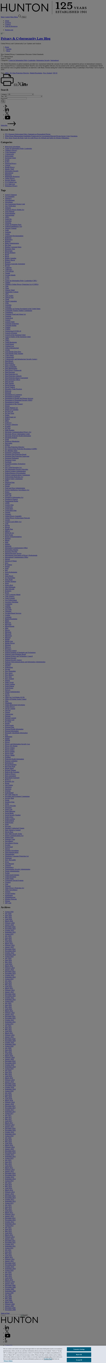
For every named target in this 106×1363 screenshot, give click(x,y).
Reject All (79, 1354)
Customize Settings (79, 1349)
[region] (53, 1354)
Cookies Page (48, 1359)
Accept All (79, 1360)
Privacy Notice (8, 1361)
